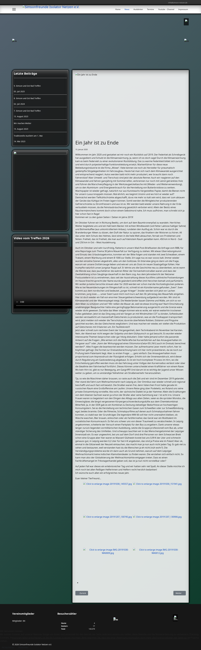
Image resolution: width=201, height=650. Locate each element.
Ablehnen (23, 647)
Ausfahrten (138, 9)
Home (117, 9)
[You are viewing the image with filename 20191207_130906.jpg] (157, 531)
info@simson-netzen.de (177, 3)
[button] (186, 21)
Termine (150, 9)
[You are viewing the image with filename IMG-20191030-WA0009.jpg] (107, 564)
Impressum (183, 9)
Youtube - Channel (166, 9)
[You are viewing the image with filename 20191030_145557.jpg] (107, 498)
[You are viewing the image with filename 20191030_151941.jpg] (157, 498)
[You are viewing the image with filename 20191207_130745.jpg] (107, 531)
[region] (146, 619)
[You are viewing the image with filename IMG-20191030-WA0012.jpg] (157, 564)
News (127, 9)
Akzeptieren (8, 647)
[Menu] (14, 9)
